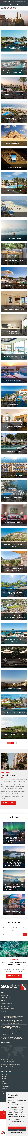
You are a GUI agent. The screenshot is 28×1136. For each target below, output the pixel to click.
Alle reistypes (5, 1093)
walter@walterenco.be (18, 1)
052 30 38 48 (6, 1)
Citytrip (4, 1078)
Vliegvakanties (5, 1086)
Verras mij (4, 1088)
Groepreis (4, 1074)
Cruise (3, 1080)
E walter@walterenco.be (7, 1003)
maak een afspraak (8, 802)
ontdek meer (12, 1059)
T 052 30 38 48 (5, 1002)
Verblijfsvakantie (6, 1085)
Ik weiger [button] (17, 1130)
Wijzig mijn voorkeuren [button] (17, 1132)
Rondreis (4, 1076)
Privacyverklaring (5, 1116)
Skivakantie (5, 1083)
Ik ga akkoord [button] (16, 1127)
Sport (3, 1091)
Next (18, 743)
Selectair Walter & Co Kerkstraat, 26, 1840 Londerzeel (6, 995)
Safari (3, 1081)
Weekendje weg (6, 1090)
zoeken (11, 4)
